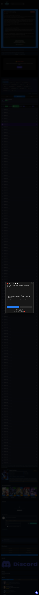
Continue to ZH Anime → (13, 306)
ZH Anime (22, 302)
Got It (26, 306)
